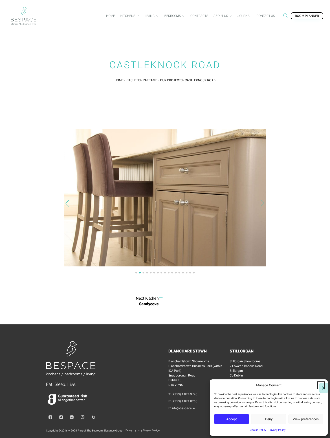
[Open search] (286, 16)
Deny (269, 419)
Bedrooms (172, 16)
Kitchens (127, 16)
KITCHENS (133, 80)
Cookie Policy (258, 429)
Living (150, 16)
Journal (244, 16)
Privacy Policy (277, 429)
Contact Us (266, 16)
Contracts (199, 16)
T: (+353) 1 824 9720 (182, 394)
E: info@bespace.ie (181, 408)
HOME (118, 80)
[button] (321, 385)
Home (110, 16)
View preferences (306, 419)
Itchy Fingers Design (148, 430)
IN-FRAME (150, 80)
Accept (231, 419)
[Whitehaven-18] (165, 262)
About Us (220, 16)
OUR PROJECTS (171, 80)
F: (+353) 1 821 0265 (182, 401)
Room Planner (307, 16)
